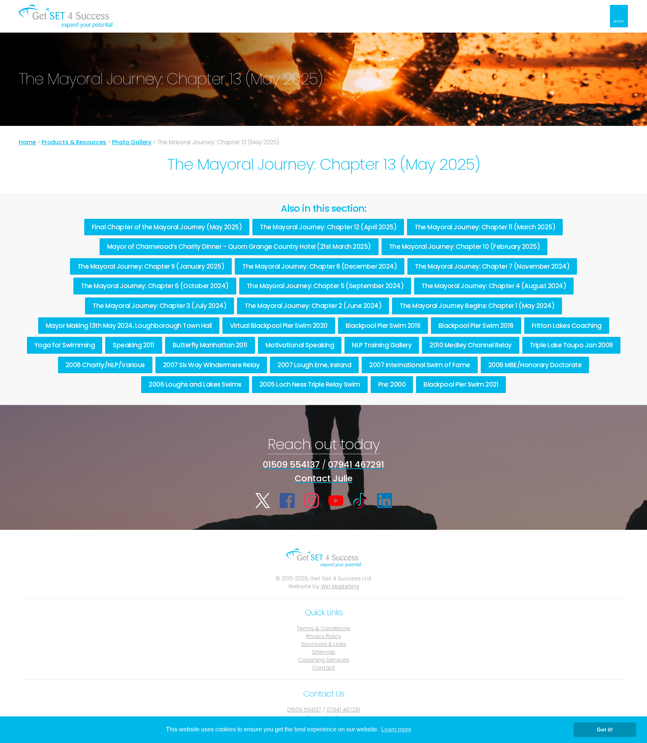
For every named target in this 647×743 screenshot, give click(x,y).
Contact (323, 667)
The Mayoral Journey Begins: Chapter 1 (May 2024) (477, 305)
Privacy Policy (323, 636)
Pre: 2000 (392, 384)
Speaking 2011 (134, 345)
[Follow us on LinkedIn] (384, 500)
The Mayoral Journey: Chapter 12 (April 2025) (328, 227)
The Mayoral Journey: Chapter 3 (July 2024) (159, 305)
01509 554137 (291, 465)
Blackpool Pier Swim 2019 (383, 325)
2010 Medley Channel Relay (470, 345)
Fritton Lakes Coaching (567, 325)
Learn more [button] (396, 729)
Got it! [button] (605, 730)
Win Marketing (340, 586)
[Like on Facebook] (287, 500)
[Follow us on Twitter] (262, 500)
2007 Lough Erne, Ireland (314, 364)
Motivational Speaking (299, 345)
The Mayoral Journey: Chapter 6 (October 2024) (155, 285)
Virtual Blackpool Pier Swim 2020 (279, 325)
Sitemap (323, 652)
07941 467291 (356, 465)
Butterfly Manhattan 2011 (210, 345)
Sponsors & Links (323, 644)
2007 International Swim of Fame (419, 364)
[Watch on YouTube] (335, 500)
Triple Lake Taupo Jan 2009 (571, 345)
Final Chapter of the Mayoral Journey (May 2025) (167, 227)
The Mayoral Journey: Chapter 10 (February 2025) (464, 246)
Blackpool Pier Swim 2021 (460, 384)
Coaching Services (323, 660)
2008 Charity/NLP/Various (105, 364)
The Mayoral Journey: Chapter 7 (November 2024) (492, 266)
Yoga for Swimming (64, 345)
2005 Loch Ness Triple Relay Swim (309, 384)
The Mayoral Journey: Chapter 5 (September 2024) (325, 285)
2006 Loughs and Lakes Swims (195, 384)
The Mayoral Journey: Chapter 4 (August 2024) (494, 285)
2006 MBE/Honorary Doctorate (535, 364)
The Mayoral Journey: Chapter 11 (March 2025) (484, 227)
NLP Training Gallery (381, 345)
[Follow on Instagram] (311, 500)
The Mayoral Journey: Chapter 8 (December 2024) (319, 266)
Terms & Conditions (323, 628)
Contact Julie (324, 478)
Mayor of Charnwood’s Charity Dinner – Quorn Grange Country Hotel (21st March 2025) (239, 246)
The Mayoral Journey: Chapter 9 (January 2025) (151, 266)
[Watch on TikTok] (360, 500)
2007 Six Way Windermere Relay (211, 364)
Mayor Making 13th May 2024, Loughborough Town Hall (129, 325)
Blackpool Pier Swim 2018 (476, 325)
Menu (619, 21)
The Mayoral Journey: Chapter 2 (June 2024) (313, 305)
